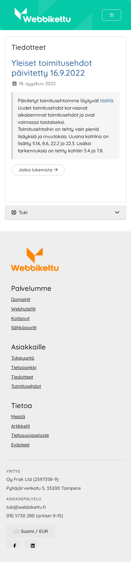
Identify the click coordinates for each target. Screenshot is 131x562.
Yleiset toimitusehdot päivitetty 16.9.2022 (51, 68)
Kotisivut (20, 318)
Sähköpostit (24, 327)
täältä (106, 101)
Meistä (18, 416)
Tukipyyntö (22, 358)
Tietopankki (23, 367)
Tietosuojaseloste (30, 435)
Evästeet (20, 445)
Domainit (20, 299)
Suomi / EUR (34, 531)
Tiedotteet (22, 377)
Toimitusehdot (26, 386)
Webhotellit (23, 309)
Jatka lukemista (36, 170)
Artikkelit (20, 426)
